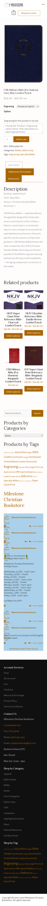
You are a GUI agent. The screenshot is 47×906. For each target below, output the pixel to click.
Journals (21, 467)
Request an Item (29, 13)
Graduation (9, 813)
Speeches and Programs (25, 481)
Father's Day (27, 150)
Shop (6, 673)
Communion (34, 457)
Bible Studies (10, 779)
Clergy (25, 457)
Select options (13, 336)
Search (37, 413)
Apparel (8, 774)
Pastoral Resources (13, 830)
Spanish (35, 476)
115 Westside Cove (12, 725)
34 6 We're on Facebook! (34, 541)
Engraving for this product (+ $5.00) (21, 121)
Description (14, 165)
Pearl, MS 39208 (11, 731)
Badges (29, 452)
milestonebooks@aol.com (23, 743)
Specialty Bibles (27, 154)
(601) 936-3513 (18, 737)
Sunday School (11, 835)
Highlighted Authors (14, 818)
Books (7, 791)
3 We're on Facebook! (37, 526)
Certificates (17, 457)
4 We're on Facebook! (37, 621)
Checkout (8, 689)
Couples (21, 461)
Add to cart (21, 139)
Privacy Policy (10, 701)
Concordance (11, 461)
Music (7, 824)
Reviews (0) (13, 178)
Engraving (14, 154)
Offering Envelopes (24, 472)
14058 (5, 452)
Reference (26, 476)
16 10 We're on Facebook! (34, 643)
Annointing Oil (11, 452)
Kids (27, 467)
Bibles (18, 150)
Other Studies (37, 472)
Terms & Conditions (13, 706)
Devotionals (31, 461)
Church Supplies (11, 796)
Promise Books (15, 476)
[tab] (14, 165)
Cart (6, 684)
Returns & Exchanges (14, 695)
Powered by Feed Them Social (23, 648)
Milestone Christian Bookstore (14, 499)
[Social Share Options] (5, 526)
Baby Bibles (20, 452)
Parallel (6, 476)
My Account (9, 678)
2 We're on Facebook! (37, 606)
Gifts (6, 807)
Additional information (19, 172)
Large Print (34, 467)
